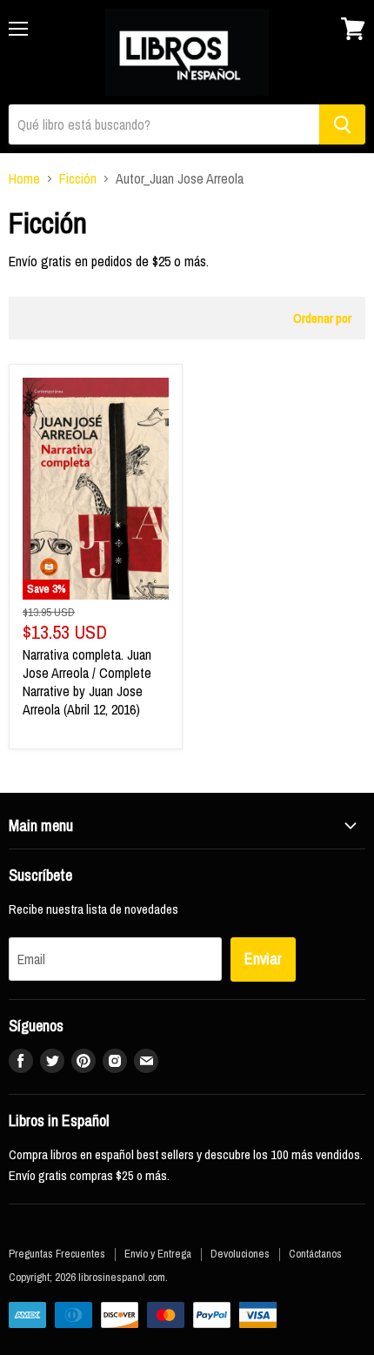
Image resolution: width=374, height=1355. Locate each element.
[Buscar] (342, 124)
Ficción (78, 178)
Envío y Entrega (157, 1253)
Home (24, 178)
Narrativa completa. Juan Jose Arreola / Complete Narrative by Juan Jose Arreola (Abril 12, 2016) (87, 682)
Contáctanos (315, 1253)
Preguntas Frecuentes (57, 1253)
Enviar (263, 958)
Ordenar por (322, 318)
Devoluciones (240, 1253)
